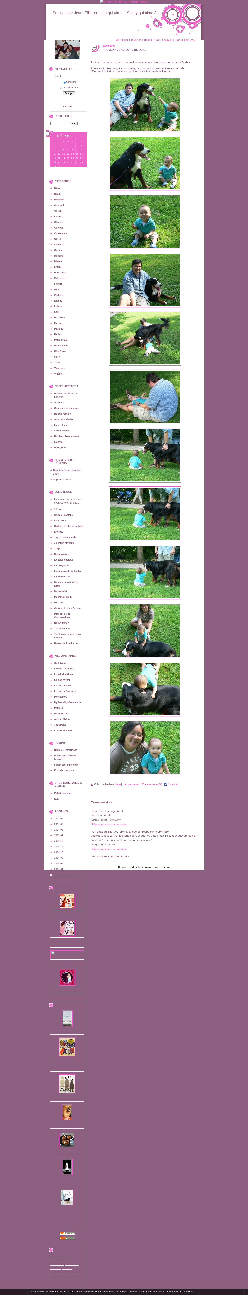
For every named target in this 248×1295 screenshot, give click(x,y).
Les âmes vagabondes (67, 1126)
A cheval (59, 402)
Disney (58, 261)
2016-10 (58, 852)
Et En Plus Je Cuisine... (67, 915)
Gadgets (59, 295)
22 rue (57, 509)
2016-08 (58, 858)
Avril (68, 479)
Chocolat (59, 222)
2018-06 (58, 818)
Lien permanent (131, 784)
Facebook (173, 784)
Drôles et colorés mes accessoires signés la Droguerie (67, 1066)
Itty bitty (58, 531)
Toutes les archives (65, 874)
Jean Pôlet (60, 725)
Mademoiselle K (63, 597)
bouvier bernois (60, 1256)
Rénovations (61, 345)
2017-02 (58, 829)
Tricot (57, 362)
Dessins (58, 255)
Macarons (59, 317)
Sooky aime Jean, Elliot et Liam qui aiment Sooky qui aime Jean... (109, 13)
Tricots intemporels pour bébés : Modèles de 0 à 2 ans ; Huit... (67, 1215)
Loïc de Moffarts (63, 730)
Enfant (57, 267)
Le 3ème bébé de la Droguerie (67, 1099)
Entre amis (60, 272)
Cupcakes (67, 1032)
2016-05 (58, 863)
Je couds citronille (64, 543)
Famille (58, 284)
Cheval (58, 211)
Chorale (58, 227)
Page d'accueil (163, 39)
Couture (58, 244)
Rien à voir (60, 351)
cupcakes (57, 1275)
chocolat (57, 1264)
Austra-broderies (63, 419)
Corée (57, 239)
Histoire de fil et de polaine (68, 526)
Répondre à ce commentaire (109, 824)
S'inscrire (71, 82)
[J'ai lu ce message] (244, 1291)
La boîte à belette (63, 560)
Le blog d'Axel (62, 680)
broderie (72, 1264)
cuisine (74, 1271)
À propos (67, 106)
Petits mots (60, 340)
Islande (58, 300)
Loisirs (58, 306)
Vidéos (58, 373)
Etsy (56, 798)
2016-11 (58, 846)
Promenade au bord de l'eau (124, 49)
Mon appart (60, 696)
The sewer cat (62, 628)
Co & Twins (60, 520)
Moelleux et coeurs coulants (67, 1153)
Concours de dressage (66, 408)
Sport (57, 357)
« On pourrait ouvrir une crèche (133, 39)
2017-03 (58, 824)
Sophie (57, 479)
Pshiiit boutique (62, 793)
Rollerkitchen (61, 623)
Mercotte (59, 602)
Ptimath (58, 708)
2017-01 (58, 835)
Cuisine (58, 250)
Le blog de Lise (62, 685)
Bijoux (57, 194)
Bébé (57, 188)
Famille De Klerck (64, 668)
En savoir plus (187, 1291)
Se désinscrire (71, 87)
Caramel (59, 205)
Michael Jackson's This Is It (67, 964)
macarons (74, 1275)
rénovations (60, 1260)
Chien (57, 216)
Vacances (59, 368)
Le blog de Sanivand (65, 691)
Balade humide (62, 413)
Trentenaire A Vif (67, 991)
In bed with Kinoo (63, 674)
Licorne (58, 442)
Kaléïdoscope (61, 554)
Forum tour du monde (66, 764)
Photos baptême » (186, 39)
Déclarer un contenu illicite (130, 867)
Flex (56, 289)
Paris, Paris (60, 447)
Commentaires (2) (152, 784)
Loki (56, 312)
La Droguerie (61, 565)
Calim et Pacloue (63, 515)
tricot (67, 1267)
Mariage (58, 328)
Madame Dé (60, 591)
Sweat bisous (61, 430)
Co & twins (60, 663)
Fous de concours (64, 770)
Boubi (56, 470)
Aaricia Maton (62, 719)
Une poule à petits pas (66, 643)
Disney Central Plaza (65, 750)
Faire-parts (60, 278)
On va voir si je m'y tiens (67, 608)
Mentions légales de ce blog (157, 867)
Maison (58, 323)
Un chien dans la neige (66, 436)
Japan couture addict (66, 537)
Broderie (59, 199)
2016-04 (58, 869)
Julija (57, 548)
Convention (60, 233)
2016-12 (58, 841)
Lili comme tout (62, 576)
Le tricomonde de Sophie (68, 571)
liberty (55, 1268)
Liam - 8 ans (61, 425)
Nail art (58, 334)
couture (58, 1271)
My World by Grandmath (67, 702)
